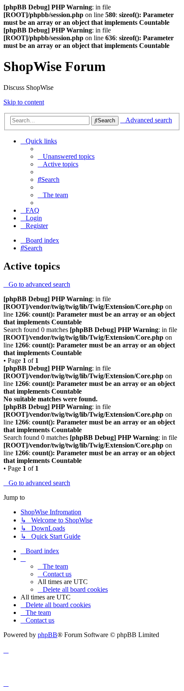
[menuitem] (66, 156)
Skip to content (23, 102)
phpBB (47, 634)
